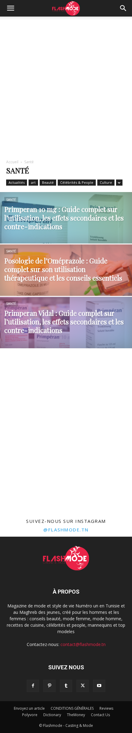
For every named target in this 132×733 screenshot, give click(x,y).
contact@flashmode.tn (83, 644)
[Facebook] (33, 686)
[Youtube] (99, 686)
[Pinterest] (49, 686)
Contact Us (100, 714)
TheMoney (76, 714)
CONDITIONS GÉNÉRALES (72, 708)
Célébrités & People (76, 182)
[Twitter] (82, 686)
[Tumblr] (66, 686)
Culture (106, 182)
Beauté (48, 182)
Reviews (106, 708)
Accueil (12, 161)
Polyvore (29, 714)
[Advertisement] (66, 85)
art (33, 182)
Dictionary (52, 714)
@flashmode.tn (66, 530)
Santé (11, 200)
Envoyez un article (29, 708)
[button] (10, 8)
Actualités (17, 182)
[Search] (123, 8)
